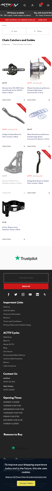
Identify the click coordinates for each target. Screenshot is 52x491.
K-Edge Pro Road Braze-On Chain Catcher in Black (11, 136)
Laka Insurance (9, 366)
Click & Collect (9, 310)
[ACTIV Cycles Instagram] (23, 294)
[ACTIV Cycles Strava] (45, 294)
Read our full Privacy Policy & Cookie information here (26, 477)
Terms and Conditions (12, 321)
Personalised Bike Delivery (14, 355)
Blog (5, 348)
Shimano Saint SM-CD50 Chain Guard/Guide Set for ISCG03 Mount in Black (13, 90)
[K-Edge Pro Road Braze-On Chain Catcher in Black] (13, 115)
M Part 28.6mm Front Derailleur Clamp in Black (11, 228)
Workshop (7, 337)
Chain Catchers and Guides (22, 44)
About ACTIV (8, 344)
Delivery (6, 307)
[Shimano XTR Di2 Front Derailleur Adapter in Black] (13, 162)
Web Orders (9, 388)
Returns (6, 318)
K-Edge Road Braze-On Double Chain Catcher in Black (38, 182)
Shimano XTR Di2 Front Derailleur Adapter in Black (12, 182)
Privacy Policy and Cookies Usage (17, 325)
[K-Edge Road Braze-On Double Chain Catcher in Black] (38, 162)
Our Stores (7, 351)
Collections (6, 44)
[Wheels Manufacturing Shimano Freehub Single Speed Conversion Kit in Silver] (38, 69)
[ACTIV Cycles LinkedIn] (37, 294)
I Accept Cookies (26, 483)
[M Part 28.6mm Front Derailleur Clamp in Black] (13, 208)
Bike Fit (6, 341)
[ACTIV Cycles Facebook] (9, 294)
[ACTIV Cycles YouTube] (30, 294)
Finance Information (12, 314)
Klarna (6, 362)
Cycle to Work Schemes (12, 359)
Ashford (9, 380)
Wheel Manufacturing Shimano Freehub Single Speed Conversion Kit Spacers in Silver (38, 137)
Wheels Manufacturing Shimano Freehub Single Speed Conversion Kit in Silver (38, 90)
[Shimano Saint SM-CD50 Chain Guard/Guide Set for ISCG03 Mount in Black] (13, 69)
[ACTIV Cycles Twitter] (16, 294)
